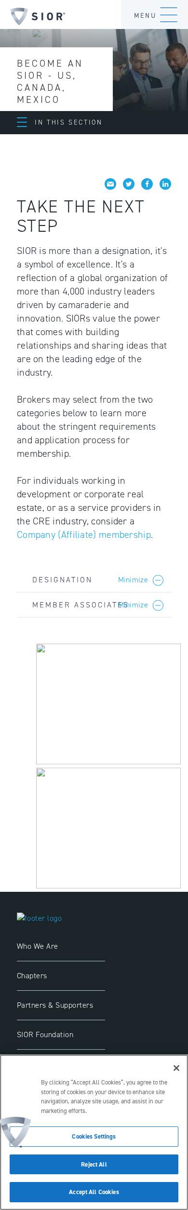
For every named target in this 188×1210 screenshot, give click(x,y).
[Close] (176, 1068)
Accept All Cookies (94, 1192)
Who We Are (37, 946)
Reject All (94, 1164)
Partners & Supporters (55, 1005)
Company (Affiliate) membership (84, 534)
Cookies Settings (94, 1136)
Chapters (32, 976)
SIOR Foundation (45, 1034)
